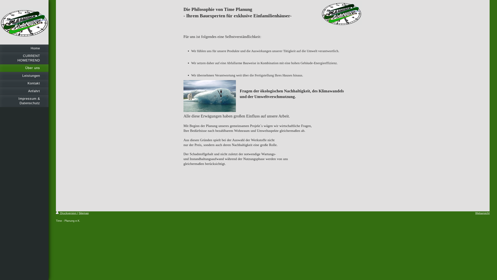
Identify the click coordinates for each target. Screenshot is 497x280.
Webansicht (482, 213)
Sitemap (84, 213)
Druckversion (68, 213)
